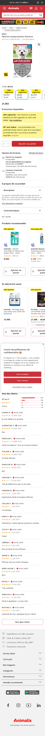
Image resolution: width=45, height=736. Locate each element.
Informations (9, 676)
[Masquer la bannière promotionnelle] (42, 2)
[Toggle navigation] (4, 8)
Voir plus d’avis (22, 622)
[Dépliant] (22, 22)
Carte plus (7, 659)
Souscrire (15, 135)
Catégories (8, 671)
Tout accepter (22, 374)
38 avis (17, 39)
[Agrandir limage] (39, 44)
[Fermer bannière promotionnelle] (42, 22)
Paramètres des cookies (22, 387)
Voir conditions (15, 120)
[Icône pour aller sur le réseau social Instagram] (18, 705)
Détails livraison (36, 153)
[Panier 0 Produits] (41, 8)
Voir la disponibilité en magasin (18, 162)
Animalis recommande (13, 682)
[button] (31, 8)
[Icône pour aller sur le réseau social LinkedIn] (39, 705)
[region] (22, 367)
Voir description (28, 39)
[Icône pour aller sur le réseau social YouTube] (29, 705)
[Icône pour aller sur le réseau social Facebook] (8, 705)
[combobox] (22, 15)
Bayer (4, 34)
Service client (9, 653)
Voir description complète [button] (12, 203)
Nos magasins (9, 665)
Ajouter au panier (16, 271)
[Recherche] (41, 15)
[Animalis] (13, 8)
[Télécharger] (6, 732)
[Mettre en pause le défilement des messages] (38, 2)
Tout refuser (22, 380)
